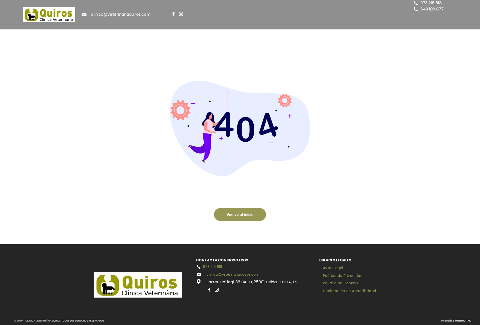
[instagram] (181, 14)
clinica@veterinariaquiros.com (120, 14)
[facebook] (173, 14)
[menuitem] (211, 38)
